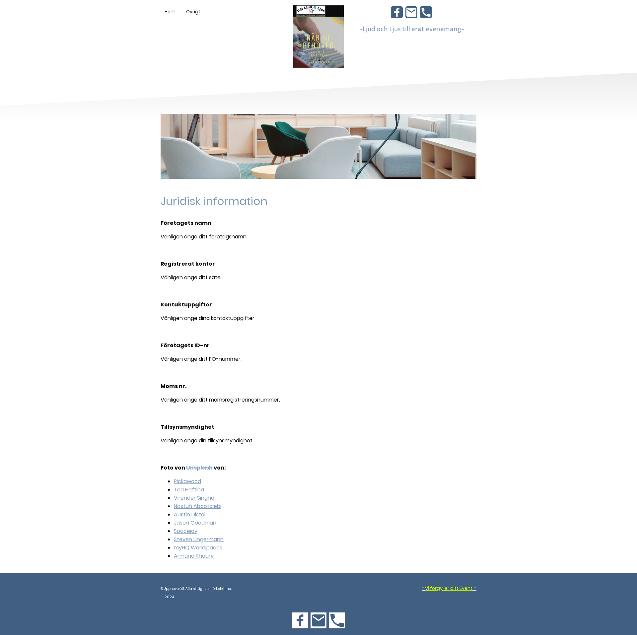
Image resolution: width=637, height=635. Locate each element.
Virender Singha (194, 498)
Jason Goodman (195, 523)
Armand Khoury (194, 556)
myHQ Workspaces (198, 547)
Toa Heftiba (189, 489)
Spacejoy (185, 531)
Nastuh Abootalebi (197, 506)
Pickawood (187, 481)
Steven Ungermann (199, 539)
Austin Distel (189, 514)
